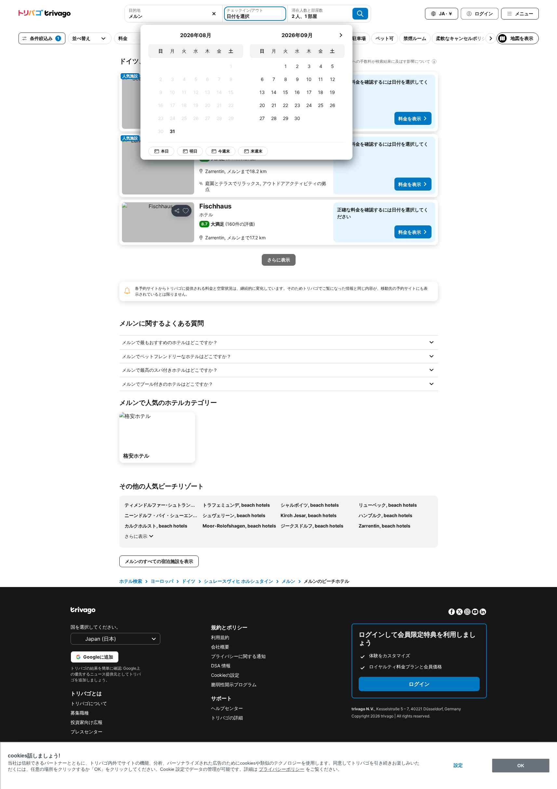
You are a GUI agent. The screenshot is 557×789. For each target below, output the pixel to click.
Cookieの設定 (225, 675)
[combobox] (174, 16)
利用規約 (220, 637)
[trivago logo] (45, 14)
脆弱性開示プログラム (234, 684)
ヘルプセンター (227, 708)
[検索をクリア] (214, 14)
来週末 (256, 151)
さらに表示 (136, 536)
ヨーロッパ (162, 581)
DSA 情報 (221, 665)
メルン (288, 581)
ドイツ (188, 581)
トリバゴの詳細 (227, 717)
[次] (341, 35)
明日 (193, 151)
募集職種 (80, 712)
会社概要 (220, 646)
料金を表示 (409, 118)
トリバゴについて (89, 703)
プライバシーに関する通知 (238, 656)
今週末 (224, 151)
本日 (165, 151)
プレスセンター (86, 731)
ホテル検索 (130, 581)
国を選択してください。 (96, 627)
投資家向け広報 (86, 722)
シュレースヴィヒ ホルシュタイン (238, 581)
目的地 (134, 10)
